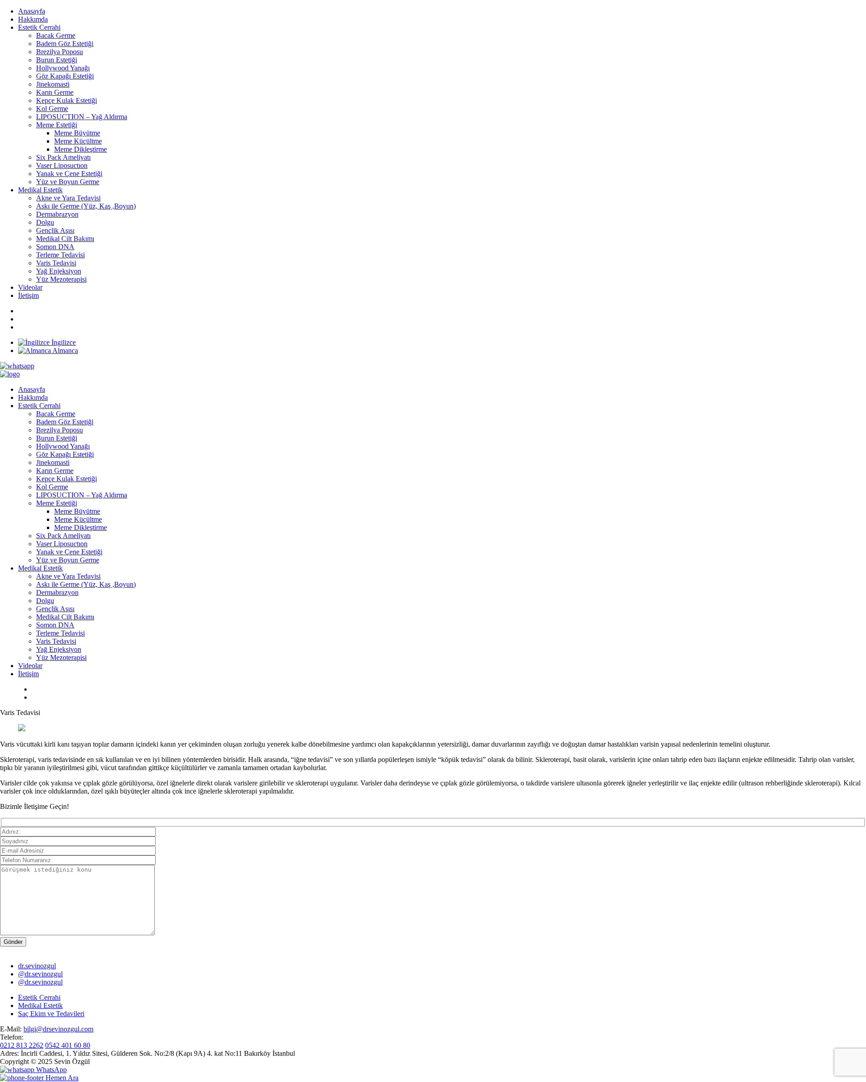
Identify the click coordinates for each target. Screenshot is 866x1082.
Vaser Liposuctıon (62, 165)
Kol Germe (52, 108)
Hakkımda (33, 19)
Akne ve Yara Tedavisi (68, 198)
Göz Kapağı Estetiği (65, 76)
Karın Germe (55, 92)
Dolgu (45, 222)
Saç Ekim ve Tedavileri (51, 1013)
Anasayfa (31, 11)
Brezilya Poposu (59, 52)
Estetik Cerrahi (39, 27)
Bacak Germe (55, 35)
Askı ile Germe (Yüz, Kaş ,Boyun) (86, 206)
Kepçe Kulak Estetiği (66, 100)
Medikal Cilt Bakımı (65, 238)
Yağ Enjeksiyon (58, 271)
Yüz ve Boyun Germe (67, 182)
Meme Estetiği (56, 125)
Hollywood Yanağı (63, 68)
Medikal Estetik (40, 190)
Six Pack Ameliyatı (63, 157)
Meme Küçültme (78, 141)
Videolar (30, 287)
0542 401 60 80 (67, 1045)
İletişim (28, 295)
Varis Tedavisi (56, 263)
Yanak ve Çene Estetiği (69, 173)
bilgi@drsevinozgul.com (58, 1029)
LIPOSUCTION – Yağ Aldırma (81, 117)
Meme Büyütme (77, 133)
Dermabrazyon (57, 214)
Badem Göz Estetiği (64, 43)
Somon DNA (55, 247)
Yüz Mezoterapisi (61, 279)
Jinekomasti (52, 84)
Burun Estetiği (56, 60)
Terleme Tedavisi (60, 255)
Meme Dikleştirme (80, 149)
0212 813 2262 (21, 1045)
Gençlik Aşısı (55, 230)
